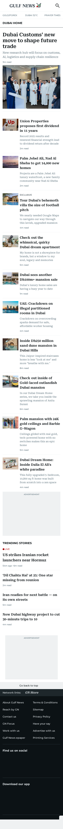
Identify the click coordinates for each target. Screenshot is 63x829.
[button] (5, 5)
